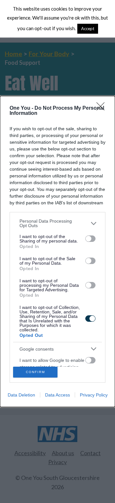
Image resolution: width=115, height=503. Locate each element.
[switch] (90, 238)
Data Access (57, 394)
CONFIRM (35, 372)
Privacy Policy (94, 394)
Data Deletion (21, 394)
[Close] (102, 108)
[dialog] (57, 251)
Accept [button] (87, 28)
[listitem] (57, 223)
